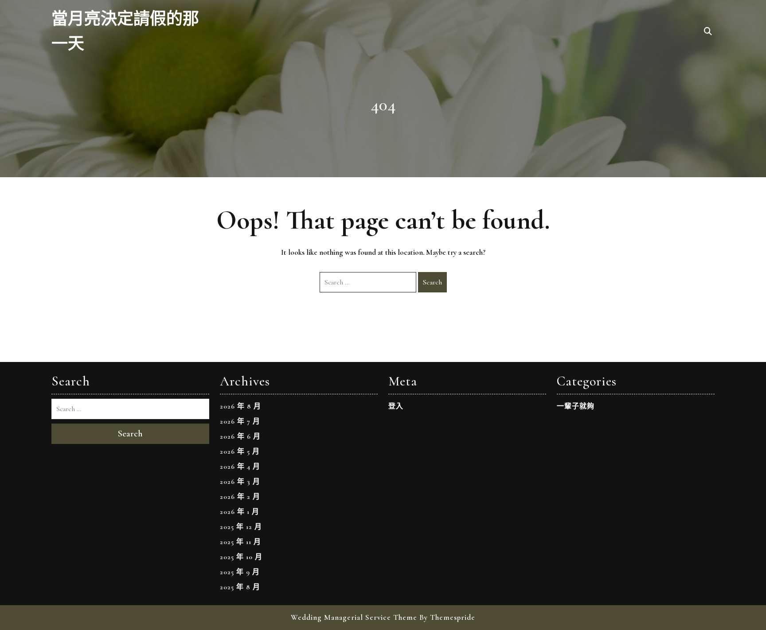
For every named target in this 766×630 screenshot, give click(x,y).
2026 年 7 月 (240, 421)
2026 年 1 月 (239, 511)
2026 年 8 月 (240, 406)
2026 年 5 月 (240, 451)
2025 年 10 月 (241, 556)
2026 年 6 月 (240, 436)
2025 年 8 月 (240, 587)
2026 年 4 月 (240, 466)
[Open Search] (708, 32)
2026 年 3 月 (240, 481)
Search (432, 282)
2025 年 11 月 (240, 541)
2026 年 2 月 (240, 496)
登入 (395, 406)
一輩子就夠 (575, 406)
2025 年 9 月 (240, 572)
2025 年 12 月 (241, 526)
